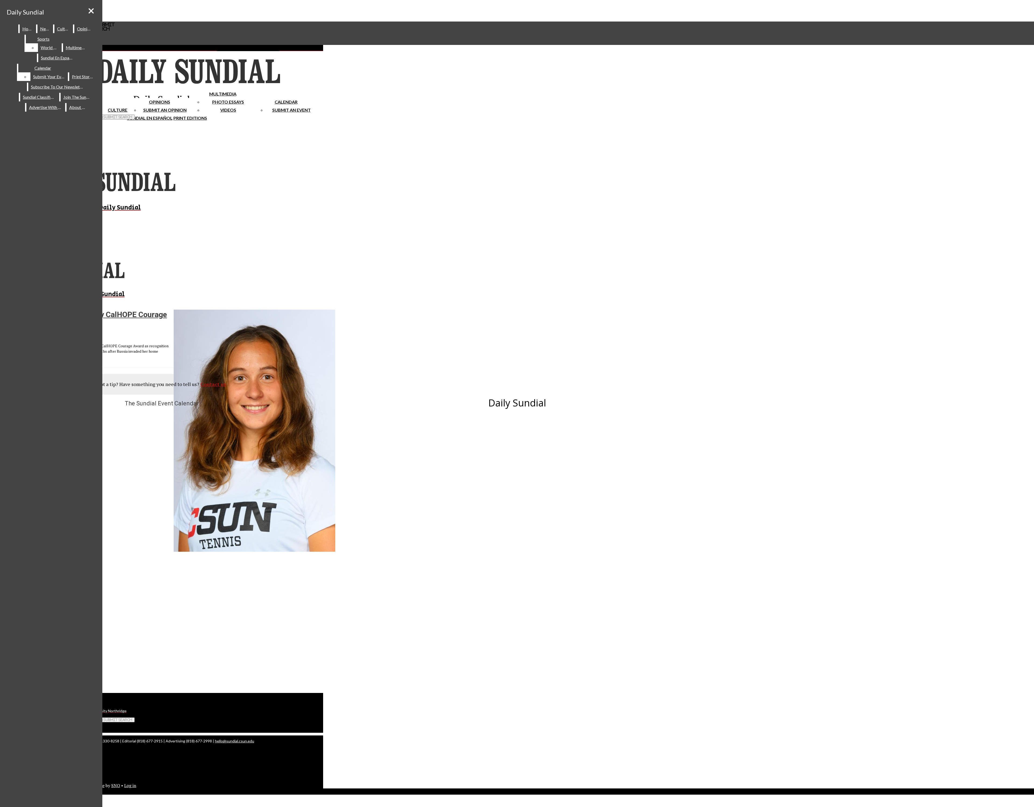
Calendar (286, 101)
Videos (228, 109)
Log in (130, 785)
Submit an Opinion (165, 109)
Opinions (159, 101)
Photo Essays (228, 101)
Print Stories (83, 76)
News (45, 28)
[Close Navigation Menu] (91, 11)
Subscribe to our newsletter (58, 86)
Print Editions (190, 118)
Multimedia (222, 93)
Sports (43, 38)
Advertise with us (46, 107)
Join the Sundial (78, 97)
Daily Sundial (25, 12)
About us (78, 107)
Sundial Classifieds (40, 97)
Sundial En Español (150, 118)
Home (28, 28)
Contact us (213, 384)
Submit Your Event (50, 76)
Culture (64, 28)
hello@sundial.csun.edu (234, 741)
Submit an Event (291, 109)
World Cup (51, 47)
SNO (115, 785)
